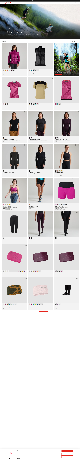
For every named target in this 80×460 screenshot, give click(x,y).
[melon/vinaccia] (7, 271)
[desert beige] (29, 104)
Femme (6, 0)
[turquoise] (10, 70)
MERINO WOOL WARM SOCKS (59, 306)
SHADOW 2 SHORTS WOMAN (33, 206)
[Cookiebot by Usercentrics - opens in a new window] (11, 458)
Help (74, 0)
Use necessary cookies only (67, 456)
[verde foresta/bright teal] (60, 304)
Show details (18, 458)
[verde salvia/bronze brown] (7, 304)
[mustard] (5, 70)
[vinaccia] (31, 138)
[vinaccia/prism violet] (58, 304)
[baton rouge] (12, 70)
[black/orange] (3, 271)
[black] (14, 70)
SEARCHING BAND (5, 273)
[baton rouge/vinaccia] (58, 171)
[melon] (34, 104)
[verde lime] (16, 271)
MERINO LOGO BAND (6, 306)
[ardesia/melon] (29, 204)
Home (7, 28)
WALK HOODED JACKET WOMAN (8, 72)
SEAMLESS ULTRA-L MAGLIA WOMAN (35, 172)
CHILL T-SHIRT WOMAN (32, 105)
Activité (13, 28)
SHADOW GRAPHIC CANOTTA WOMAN (61, 105)
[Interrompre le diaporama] (68, 1)
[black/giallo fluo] (42, 304)
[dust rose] (3, 70)
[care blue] (60, 204)
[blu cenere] (40, 271)
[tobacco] (7, 70)
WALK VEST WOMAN (32, 72)
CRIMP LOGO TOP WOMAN (59, 172)
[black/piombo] (5, 204)
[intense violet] (55, 204)
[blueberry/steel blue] (16, 304)
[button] (29, 2)
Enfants (11, 0)
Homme (9, 0)
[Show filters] (4, 41)
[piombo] (31, 104)
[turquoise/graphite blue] (10, 304)
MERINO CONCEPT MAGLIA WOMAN (8, 172)
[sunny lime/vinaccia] (5, 271)
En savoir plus (58, 74)
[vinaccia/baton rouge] (5, 304)
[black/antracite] (7, 104)
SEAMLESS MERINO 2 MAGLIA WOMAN (61, 139)
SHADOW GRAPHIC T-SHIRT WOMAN (8, 105)
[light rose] (29, 304)
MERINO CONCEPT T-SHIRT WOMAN (8, 139)
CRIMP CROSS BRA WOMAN (7, 206)
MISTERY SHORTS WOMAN (59, 206)
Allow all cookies (67, 451)
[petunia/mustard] (24, 271)
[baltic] (31, 70)
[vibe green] (12, 304)
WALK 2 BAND (31, 273)
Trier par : (73, 41)
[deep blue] (34, 70)
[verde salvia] (62, 204)
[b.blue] (12, 271)
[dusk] (14, 304)
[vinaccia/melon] (14, 271)
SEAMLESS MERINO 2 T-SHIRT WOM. (34, 139)
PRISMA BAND (31, 306)
